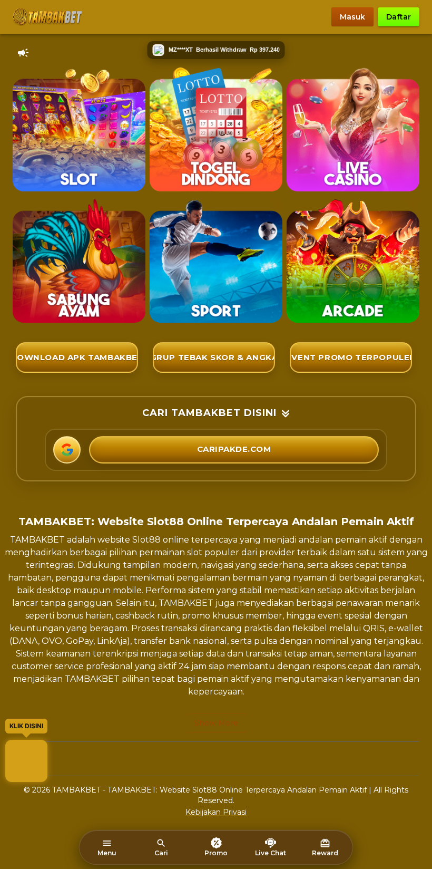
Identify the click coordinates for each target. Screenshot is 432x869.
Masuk (352, 17)
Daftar (398, 17)
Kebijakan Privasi (216, 812)
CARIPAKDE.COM (234, 449)
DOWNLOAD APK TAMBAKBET (77, 357)
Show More (216, 723)
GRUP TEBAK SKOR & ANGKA (214, 357)
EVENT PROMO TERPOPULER (351, 357)
